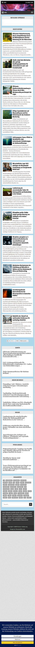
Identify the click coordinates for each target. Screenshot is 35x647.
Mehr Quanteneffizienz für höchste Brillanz (16, 372)
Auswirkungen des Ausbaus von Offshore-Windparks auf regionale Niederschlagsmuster (15, 436)
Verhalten (26, 495)
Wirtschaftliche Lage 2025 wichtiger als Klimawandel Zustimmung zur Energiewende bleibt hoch (22, 166)
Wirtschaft (15, 497)
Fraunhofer (6, 487)
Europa (17, 485)
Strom (4, 495)
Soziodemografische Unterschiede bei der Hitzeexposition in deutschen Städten (22, 293)
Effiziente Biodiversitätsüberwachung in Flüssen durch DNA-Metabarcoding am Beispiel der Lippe (22, 90)
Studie (9, 495)
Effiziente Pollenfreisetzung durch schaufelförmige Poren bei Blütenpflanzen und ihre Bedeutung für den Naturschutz (22, 36)
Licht (20, 489)
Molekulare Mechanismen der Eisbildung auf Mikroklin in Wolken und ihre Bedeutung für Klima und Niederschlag (22, 268)
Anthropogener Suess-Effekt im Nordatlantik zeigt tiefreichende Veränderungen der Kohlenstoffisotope (22, 140)
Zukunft (29, 497)
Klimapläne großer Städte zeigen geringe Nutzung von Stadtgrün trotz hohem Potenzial (21, 215)
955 (17, 341)
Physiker (5, 493)
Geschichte (13, 487)
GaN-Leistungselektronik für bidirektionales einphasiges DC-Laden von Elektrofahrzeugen (17, 364)
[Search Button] (32, 12)
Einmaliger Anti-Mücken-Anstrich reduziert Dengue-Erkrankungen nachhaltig (16, 385)
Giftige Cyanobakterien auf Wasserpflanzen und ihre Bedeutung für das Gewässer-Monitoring (22, 114)
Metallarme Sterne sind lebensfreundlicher (11, 459)
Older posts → (24, 341)
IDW (25, 487)
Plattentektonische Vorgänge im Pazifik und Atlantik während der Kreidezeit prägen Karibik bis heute (17, 450)
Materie (5, 491)
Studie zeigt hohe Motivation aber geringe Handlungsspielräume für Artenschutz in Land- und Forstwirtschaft (21, 64)
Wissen (20, 497)
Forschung (23, 485)
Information (6, 489)
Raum (26, 493)
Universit (20, 495)
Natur (20, 491)
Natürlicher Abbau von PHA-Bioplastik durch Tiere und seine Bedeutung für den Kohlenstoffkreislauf (17, 404)
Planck (10, 493)
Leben (16, 489)
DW (14, 482)
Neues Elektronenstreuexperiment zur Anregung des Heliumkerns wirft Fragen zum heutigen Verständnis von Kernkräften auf (17, 467)
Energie (5, 485)
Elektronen (28, 482)
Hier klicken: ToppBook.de (17, 18)
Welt (9, 497)
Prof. (15, 493)
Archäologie (9, 480)
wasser (5, 497)
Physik (29, 491)
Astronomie (16, 480)
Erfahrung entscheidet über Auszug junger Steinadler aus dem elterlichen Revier (17, 427)
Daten (10, 482)
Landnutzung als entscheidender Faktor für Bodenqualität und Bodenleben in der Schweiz (22, 191)
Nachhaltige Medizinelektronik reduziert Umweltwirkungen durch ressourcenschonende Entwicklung (17, 394)
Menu (5, 2)
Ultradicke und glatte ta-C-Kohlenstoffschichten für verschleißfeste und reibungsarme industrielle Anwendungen (21, 241)
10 (3, 480)
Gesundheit (20, 487)
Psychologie (21, 493)
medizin (10, 491)
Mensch (15, 491)
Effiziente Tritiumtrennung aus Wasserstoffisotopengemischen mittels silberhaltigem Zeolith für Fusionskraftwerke (17, 354)
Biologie (5, 482)
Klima (12, 489)
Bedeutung (23, 480)
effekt (17, 482)
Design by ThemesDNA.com (17, 529)
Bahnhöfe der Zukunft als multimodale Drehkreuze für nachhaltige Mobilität (21, 318)
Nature (24, 491)
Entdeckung (11, 485)
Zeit (25, 497)
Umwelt (14, 495)
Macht (24, 489)
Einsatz (22, 482)
